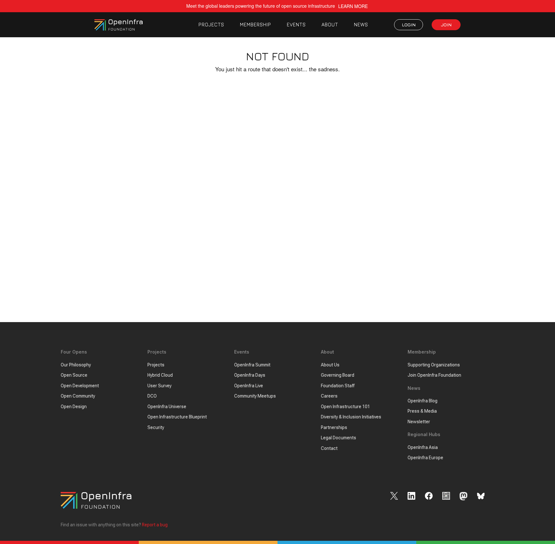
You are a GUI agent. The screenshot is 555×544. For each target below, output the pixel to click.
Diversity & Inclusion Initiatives (351, 416)
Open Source (74, 375)
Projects (155, 364)
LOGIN (409, 24)
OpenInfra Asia (423, 447)
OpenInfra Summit (252, 364)
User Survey (159, 385)
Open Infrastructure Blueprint (177, 416)
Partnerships (334, 427)
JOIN (446, 24)
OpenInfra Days (249, 375)
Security (155, 427)
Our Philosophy (76, 364)
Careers (329, 396)
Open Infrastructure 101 (345, 406)
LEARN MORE (353, 6)
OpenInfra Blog (422, 400)
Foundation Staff (338, 385)
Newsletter (419, 421)
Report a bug (155, 524)
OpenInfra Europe (425, 457)
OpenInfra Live (248, 385)
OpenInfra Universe (166, 406)
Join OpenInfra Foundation (434, 375)
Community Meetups (255, 396)
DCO (152, 396)
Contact (329, 448)
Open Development (80, 385)
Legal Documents (338, 437)
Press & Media (422, 411)
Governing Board (337, 375)
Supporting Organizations (434, 364)
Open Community (78, 396)
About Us (330, 364)
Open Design (74, 406)
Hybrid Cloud (160, 375)
